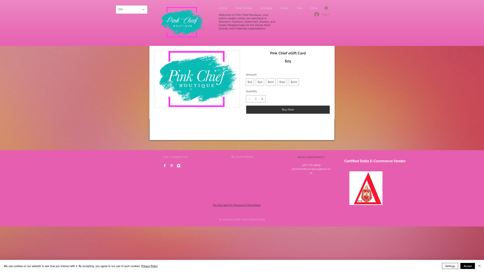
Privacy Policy (149, 266)
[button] (326, 7)
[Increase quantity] (262, 98)
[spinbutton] (256, 98)
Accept (468, 266)
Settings (450, 266)
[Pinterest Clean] (171, 165)
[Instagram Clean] (178, 165)
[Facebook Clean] (164, 165)
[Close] (479, 266)
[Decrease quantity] (249, 98)
